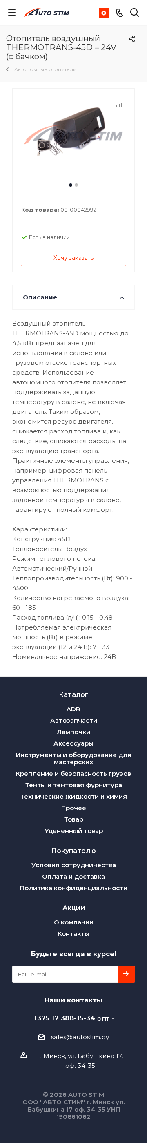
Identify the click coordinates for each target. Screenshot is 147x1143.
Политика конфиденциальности (73, 888)
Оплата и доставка (73, 876)
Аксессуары (73, 743)
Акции (73, 908)
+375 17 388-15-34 (71, 1018)
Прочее (73, 808)
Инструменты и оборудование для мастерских (73, 758)
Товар (73, 819)
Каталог (73, 694)
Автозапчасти (73, 720)
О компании (74, 922)
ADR (73, 709)
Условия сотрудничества (73, 865)
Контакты (73, 934)
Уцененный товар (74, 831)
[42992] (73, 140)
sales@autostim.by (80, 1037)
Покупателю (73, 850)
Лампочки (73, 732)
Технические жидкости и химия (73, 796)
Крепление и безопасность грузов (73, 773)
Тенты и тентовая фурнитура (73, 785)
